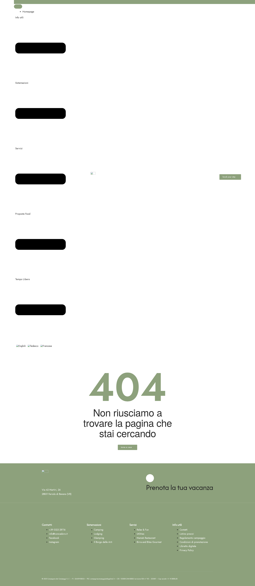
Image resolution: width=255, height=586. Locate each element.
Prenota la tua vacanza (179, 487)
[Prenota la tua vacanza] (150, 478)
